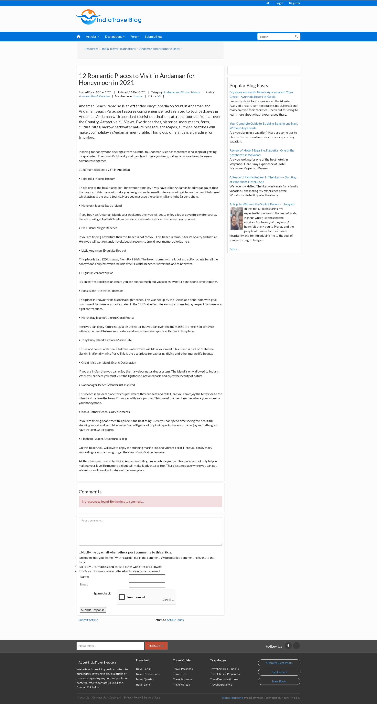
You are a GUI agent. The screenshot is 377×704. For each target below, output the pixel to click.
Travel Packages (183, 668)
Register (294, 3)
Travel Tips (180, 674)
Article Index (175, 620)
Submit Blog (153, 36)
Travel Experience (221, 684)
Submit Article (88, 620)
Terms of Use (152, 697)
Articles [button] (91, 36)
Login (279, 3)
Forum (135, 36)
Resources (91, 48)
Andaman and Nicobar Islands (159, 48)
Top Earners (279, 672)
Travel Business (182, 679)
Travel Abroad (181, 684)
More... (234, 249)
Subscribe (156, 645)
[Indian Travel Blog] (109, 16)
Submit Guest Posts (279, 663)
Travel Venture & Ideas (224, 679)
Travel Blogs (143, 684)
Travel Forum (143, 668)
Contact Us (99, 697)
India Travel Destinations (119, 48)
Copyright (115, 697)
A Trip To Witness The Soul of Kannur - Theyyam (262, 204)
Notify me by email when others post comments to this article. (126, 552)
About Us (83, 697)
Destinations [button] (114, 36)
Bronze (138, 96)
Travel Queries (144, 679)
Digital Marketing (232, 697)
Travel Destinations (147, 674)
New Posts (279, 681)
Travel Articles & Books (224, 668)
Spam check (102, 593)
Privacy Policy (132, 697)
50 (158, 96)
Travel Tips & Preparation (226, 674)
